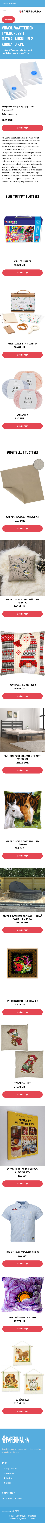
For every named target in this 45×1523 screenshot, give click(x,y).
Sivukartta (32, 1518)
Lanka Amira (22, 414)
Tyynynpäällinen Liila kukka (22, 1317)
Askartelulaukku (22, 261)
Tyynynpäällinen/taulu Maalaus (22, 1001)
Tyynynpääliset (27, 106)
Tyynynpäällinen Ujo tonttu (22, 684)
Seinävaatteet (22, 1399)
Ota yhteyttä (21, 1516)
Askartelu (10, 1473)
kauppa (8, 19)
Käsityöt (16, 106)
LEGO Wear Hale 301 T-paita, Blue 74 (22, 1252)
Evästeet (32, 1516)
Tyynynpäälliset (22, 1083)
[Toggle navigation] (5, 11)
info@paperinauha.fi (9, 3)
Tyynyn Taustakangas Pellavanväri (22, 517)
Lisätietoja (22, 128)
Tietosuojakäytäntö (17, 1518)
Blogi (8, 1483)
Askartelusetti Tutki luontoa (22, 343)
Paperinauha (11, 1468)
